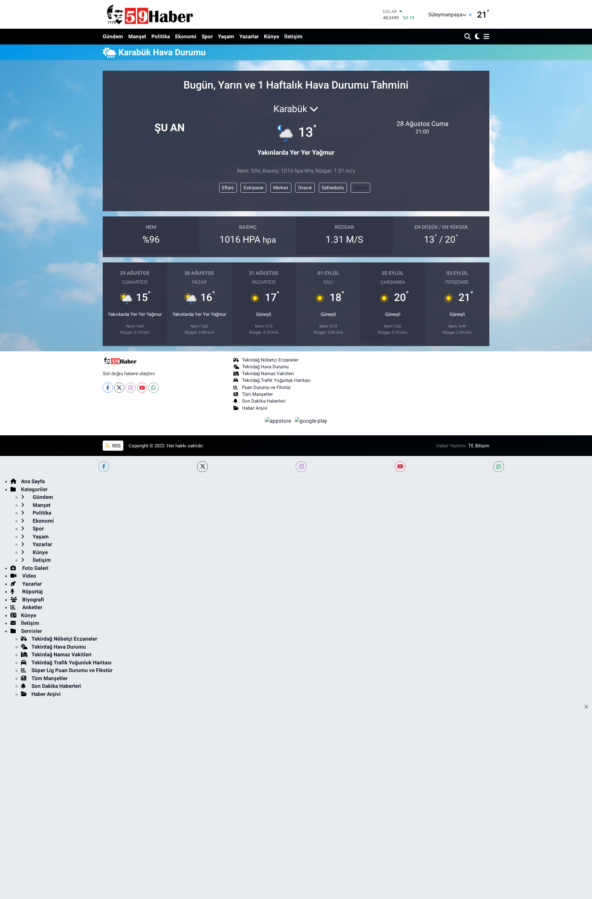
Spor (207, 36)
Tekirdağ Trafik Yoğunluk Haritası (276, 380)
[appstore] (279, 420)
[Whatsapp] (153, 388)
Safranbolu (333, 187)
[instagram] (301, 466)
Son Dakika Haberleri (264, 401)
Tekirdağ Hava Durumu (265, 367)
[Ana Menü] (485, 37)
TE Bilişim (478, 446)
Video (28, 576)
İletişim (293, 36)
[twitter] (202, 466)
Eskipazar (254, 187)
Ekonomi (185, 36)
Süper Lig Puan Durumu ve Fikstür (72, 670)
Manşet (137, 36)
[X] (119, 388)
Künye (271, 36)
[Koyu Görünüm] (476, 37)
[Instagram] (130, 388)
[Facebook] (108, 388)
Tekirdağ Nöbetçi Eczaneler (270, 360)
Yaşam (226, 36)
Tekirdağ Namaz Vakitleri (268, 373)
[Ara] (468, 37)
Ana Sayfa (33, 481)
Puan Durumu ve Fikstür (266, 387)
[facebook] (103, 466)
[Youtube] (142, 388)
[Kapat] (588, 707)
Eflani (228, 187)
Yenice (361, 187)
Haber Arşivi (254, 408)
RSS (116, 446)
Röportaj (32, 591)
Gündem (113, 36)
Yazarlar (249, 36)
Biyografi (32, 599)
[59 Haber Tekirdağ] (164, 14)
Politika (160, 36)
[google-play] (311, 420)
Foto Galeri (34, 568)
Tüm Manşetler (257, 394)
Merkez (280, 187)
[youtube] (400, 466)
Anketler (31, 607)
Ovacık (305, 187)
